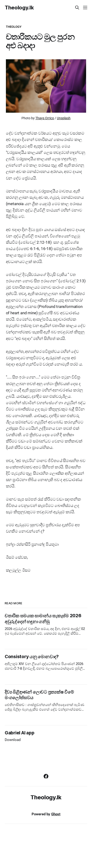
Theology (14, 26)
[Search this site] (77, 7)
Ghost (55, 814)
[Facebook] (46, 776)
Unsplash (64, 118)
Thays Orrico (44, 118)
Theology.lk (19, 7)
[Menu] (85, 7)
